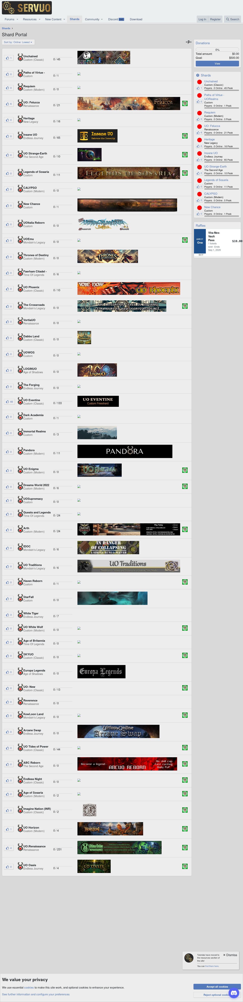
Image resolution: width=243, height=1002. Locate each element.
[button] (17, 19)
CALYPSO (210, 193)
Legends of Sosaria (216, 180)
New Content (53, 19)
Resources (30, 19)
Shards (74, 19)
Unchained (211, 81)
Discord (115, 19)
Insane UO (211, 153)
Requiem (209, 112)
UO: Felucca (212, 126)
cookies (29, 987)
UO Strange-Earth (215, 166)
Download (136, 19)
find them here (212, 965)
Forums (9, 19)
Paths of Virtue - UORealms (214, 97)
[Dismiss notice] (229, 955)
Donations (203, 42)
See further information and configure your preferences (36, 994)
